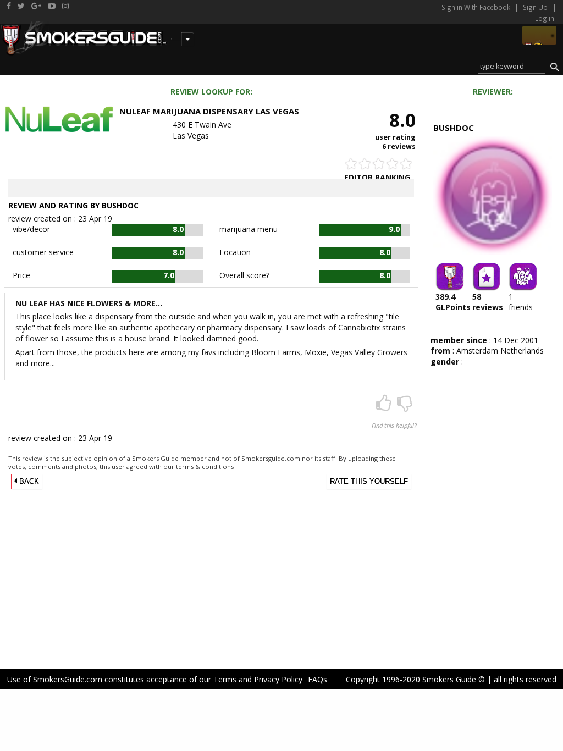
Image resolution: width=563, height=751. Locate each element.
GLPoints (453, 301)
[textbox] (511, 66)
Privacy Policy (278, 679)
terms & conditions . (206, 466)
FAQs (317, 679)
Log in (544, 18)
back (28, 481)
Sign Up (535, 7)
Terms (224, 679)
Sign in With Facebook (476, 7)
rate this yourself (369, 481)
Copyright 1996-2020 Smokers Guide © (415, 679)
